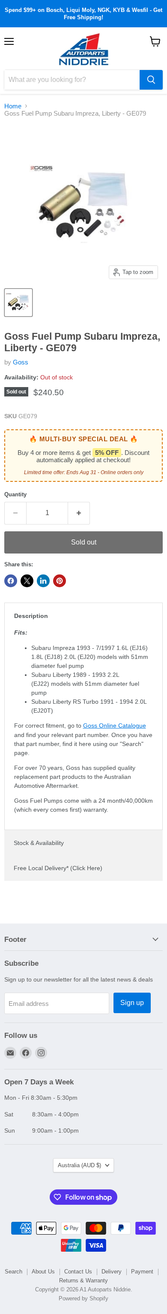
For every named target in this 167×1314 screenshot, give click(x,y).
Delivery (111, 1271)
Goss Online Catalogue (114, 725)
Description (31, 615)
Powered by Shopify (83, 1298)
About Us (43, 1271)
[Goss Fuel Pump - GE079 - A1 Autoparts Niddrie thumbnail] (18, 302)
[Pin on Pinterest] (59, 580)
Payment (142, 1271)
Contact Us (78, 1271)
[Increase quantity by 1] (79, 513)
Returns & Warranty (83, 1280)
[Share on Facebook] (10, 580)
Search (13, 1271)
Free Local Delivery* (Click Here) (58, 868)
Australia (79, 1165)
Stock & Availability (39, 842)
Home (12, 106)
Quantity (15, 494)
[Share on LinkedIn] (43, 580)
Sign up (132, 1002)
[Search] (151, 80)
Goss (20, 362)
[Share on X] (27, 580)
